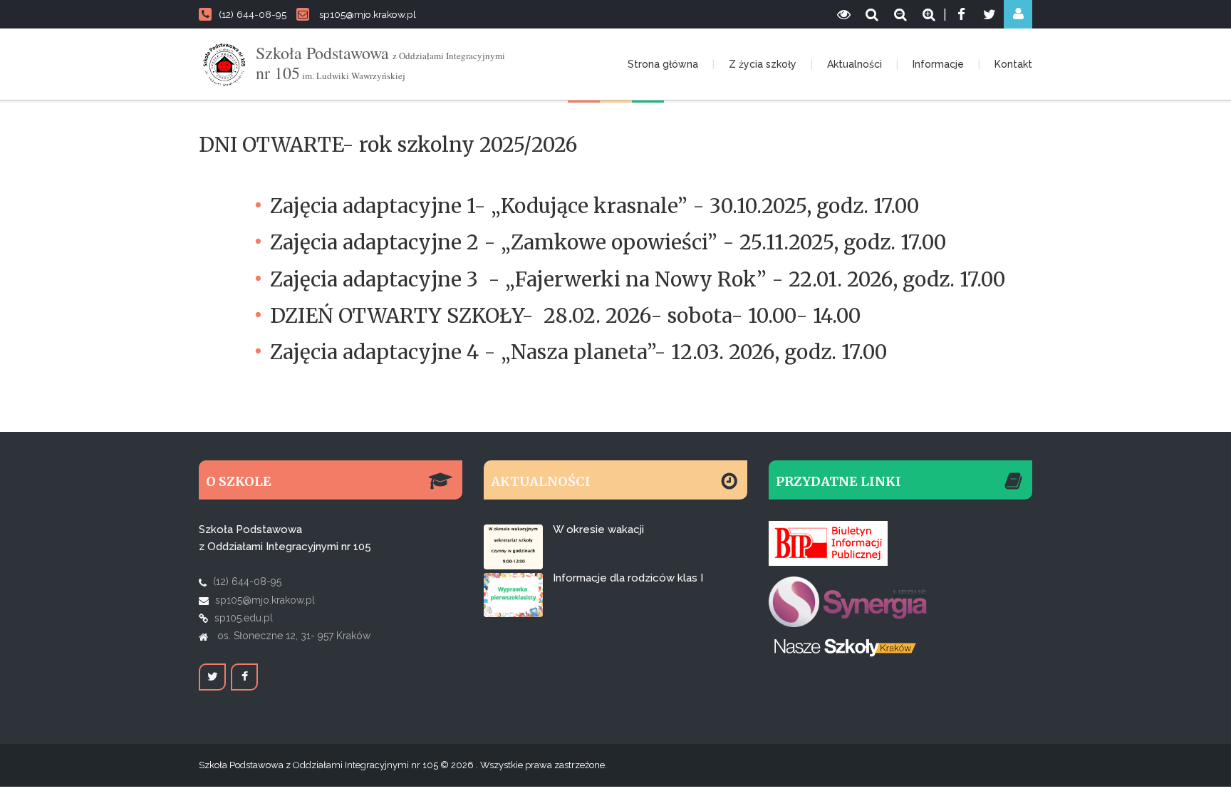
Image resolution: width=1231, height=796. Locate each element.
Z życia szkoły (762, 64)
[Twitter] (989, 14)
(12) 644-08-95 (252, 14)
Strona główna (663, 64)
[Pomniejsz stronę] (900, 14)
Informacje (938, 64)
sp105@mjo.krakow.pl (367, 14)
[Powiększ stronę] (929, 14)
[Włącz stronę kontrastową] (843, 14)
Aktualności (854, 64)
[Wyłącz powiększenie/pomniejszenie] (872, 14)
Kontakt (1013, 64)
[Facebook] (961, 14)
